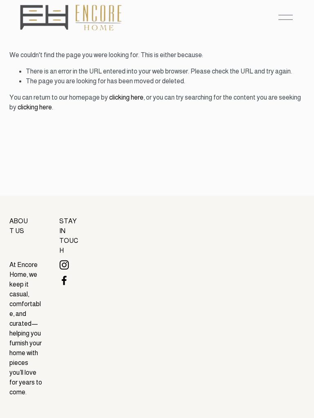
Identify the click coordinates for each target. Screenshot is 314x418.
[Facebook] (64, 280)
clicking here (126, 97)
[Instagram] (64, 265)
